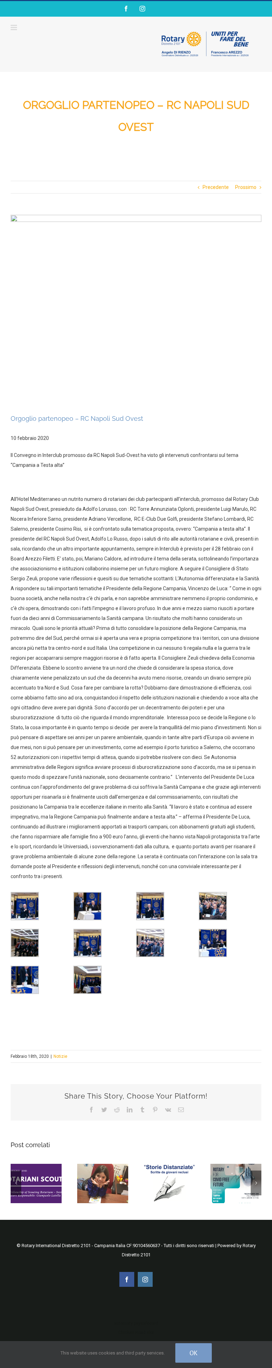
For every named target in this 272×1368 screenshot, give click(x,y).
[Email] (181, 1109)
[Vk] (168, 1109)
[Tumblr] (142, 1109)
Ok (193, 1353)
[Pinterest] (155, 1109)
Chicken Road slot (136, 1332)
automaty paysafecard (136, 1323)
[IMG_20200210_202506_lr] (136, 309)
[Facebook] (126, 8)
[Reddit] (117, 1109)
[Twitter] (104, 1109)
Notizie (60, 1056)
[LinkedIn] (129, 1109)
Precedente (216, 187)
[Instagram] (142, 8)
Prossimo (245, 187)
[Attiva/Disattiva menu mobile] (14, 27)
